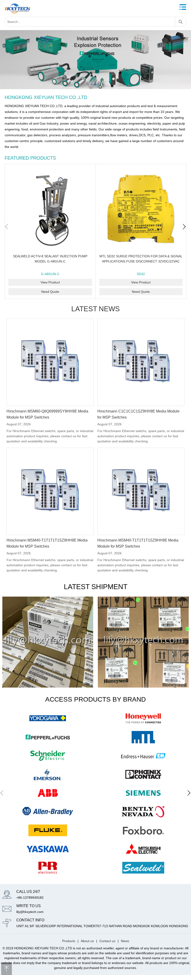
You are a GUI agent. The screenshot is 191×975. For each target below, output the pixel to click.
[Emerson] (48, 774)
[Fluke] (48, 830)
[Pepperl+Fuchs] (95, 32)
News (125, 941)
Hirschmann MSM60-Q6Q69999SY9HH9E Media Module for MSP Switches (47, 414)
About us (87, 941)
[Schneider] (48, 755)
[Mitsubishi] (143, 849)
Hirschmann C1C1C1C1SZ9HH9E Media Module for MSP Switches (138, 414)
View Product (50, 282)
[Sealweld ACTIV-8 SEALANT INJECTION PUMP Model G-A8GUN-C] (50, 209)
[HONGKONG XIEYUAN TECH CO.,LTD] (17, 8)
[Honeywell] (143, 718)
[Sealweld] (143, 867)
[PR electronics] (48, 867)
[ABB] (48, 793)
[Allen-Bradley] (48, 811)
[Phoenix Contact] (143, 774)
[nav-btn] (182, 6)
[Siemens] (143, 793)
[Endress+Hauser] (143, 755)
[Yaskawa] (48, 849)
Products (68, 941)
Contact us (107, 941)
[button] (88, 84)
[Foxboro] (143, 830)
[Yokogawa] (48, 718)
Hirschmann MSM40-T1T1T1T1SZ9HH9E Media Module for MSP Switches (47, 543)
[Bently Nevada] (143, 811)
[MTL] (143, 737)
